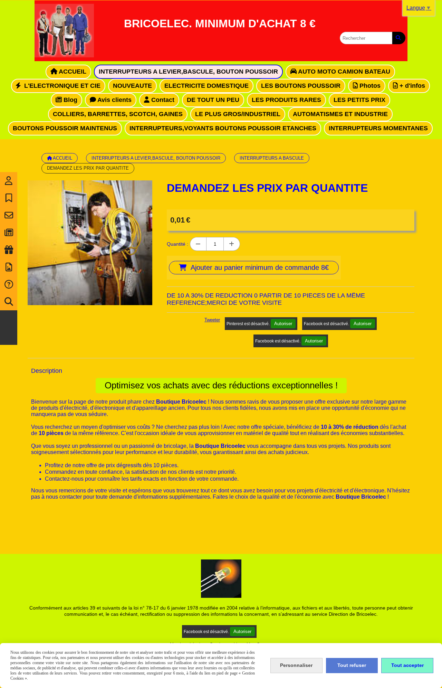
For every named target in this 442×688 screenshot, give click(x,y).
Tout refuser (351, 665)
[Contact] (8, 215)
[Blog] (8, 232)
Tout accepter (407, 665)
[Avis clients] (8, 198)
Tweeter (212, 319)
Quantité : (177, 244)
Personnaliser (296, 665)
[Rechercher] (398, 38)
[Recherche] (8, 301)
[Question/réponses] (8, 284)
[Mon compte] (8, 180)
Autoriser (283, 323)
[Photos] (8, 267)
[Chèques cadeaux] (8, 249)
